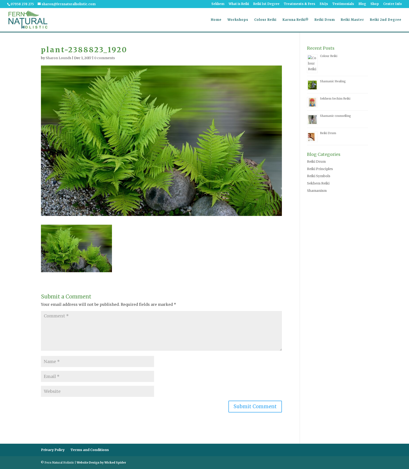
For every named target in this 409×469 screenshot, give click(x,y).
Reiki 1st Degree (266, 4)
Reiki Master (352, 20)
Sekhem (217, 4)
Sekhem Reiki (318, 183)
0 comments (104, 58)
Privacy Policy (53, 450)
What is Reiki (239, 4)
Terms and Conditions (90, 450)
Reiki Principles (320, 169)
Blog (362, 4)
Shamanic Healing (333, 81)
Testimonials (343, 4)
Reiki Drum (325, 20)
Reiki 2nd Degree (385, 20)
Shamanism (317, 190)
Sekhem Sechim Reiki (335, 98)
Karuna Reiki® (295, 20)
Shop (374, 4)
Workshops (237, 20)
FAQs (324, 4)
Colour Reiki (265, 20)
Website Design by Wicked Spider (101, 462)
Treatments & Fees (299, 4)
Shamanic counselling (336, 116)
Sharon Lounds (58, 58)
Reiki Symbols (318, 176)
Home (216, 20)
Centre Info (392, 4)
